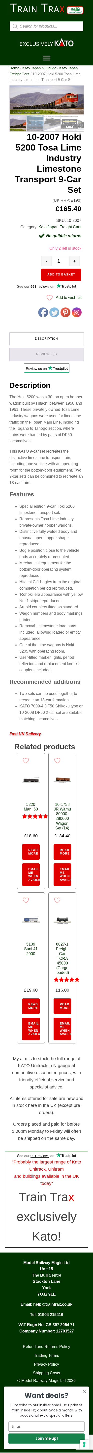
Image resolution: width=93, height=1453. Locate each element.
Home (14, 68)
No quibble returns (63, 236)
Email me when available (34, 875)
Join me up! (46, 1438)
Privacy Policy (46, 1364)
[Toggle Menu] (47, 58)
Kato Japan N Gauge (39, 68)
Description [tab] (46, 338)
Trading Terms (46, 1355)
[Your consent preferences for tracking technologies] (84, 1444)
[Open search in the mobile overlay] (47, 26)
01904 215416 (50, 1315)
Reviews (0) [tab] (46, 354)
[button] (75, 93)
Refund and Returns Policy (46, 1347)
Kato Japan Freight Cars (59, 227)
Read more (33, 851)
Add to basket (61, 274)
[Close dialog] (84, 1391)
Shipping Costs (46, 1373)
